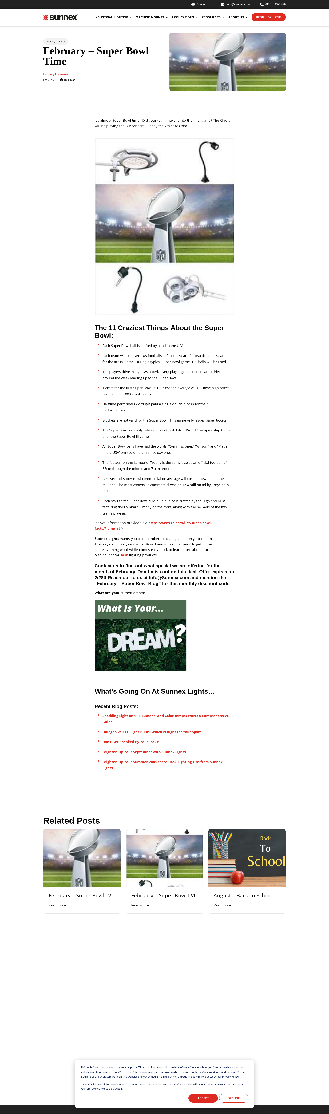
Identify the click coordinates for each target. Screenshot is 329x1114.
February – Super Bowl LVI (81, 895)
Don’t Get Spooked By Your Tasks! (130, 741)
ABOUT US (236, 17)
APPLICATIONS (183, 17)
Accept (203, 1098)
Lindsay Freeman (55, 74)
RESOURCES (211, 17)
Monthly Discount (56, 41)
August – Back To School (243, 895)
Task (124, 555)
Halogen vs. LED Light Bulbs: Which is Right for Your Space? (153, 732)
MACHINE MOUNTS (150, 17)
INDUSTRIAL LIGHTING (111, 17)
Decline (234, 1098)
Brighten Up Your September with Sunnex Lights (144, 752)
